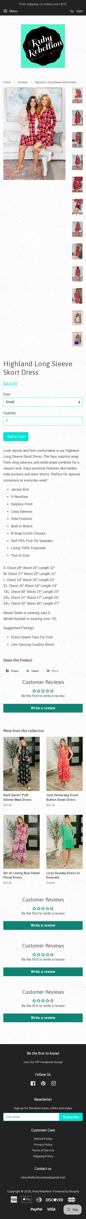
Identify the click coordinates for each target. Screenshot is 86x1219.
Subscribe (71, 1116)
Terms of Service (43, 1150)
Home (7, 82)
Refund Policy (43, 1138)
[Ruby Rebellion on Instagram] (53, 1084)
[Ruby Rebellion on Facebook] (33, 1084)
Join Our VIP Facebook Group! (43, 1062)
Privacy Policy (43, 1144)
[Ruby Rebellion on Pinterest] (43, 1084)
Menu (13, 11)
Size (6, 394)
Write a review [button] (43, 708)
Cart (79, 11)
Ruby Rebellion (41, 1191)
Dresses (23, 82)
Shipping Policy (43, 1156)
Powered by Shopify (66, 1191)
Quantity (9, 413)
